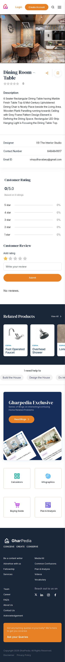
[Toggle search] (52, 7)
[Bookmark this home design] (58, 73)
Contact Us (9, 610)
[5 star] (25, 258)
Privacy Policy (24, 655)
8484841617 (54, 151)
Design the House (39, 377)
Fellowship (9, 569)
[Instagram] (48, 595)
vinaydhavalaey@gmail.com (46, 159)
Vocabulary (40, 579)
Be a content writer (13, 558)
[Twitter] (36, 594)
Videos (38, 574)
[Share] (47, 73)
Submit (32, 277)
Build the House (12, 377)
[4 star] (20, 258)
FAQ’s (6, 600)
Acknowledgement (13, 615)
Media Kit (39, 558)
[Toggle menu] (59, 7)
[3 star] (15, 258)
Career (6, 594)
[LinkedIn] (42, 595)
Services (7, 574)
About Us (8, 605)
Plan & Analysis (42, 569)
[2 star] (10, 258)
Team (6, 589)
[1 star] (5, 258)
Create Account (37, 7)
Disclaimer (8, 655)
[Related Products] (32, 334)
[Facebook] (55, 595)
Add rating (9, 253)
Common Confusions (45, 563)
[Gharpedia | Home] (5, 6)
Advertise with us (12, 563)
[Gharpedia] (18, 540)
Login (18, 7)
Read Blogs (20, 419)
